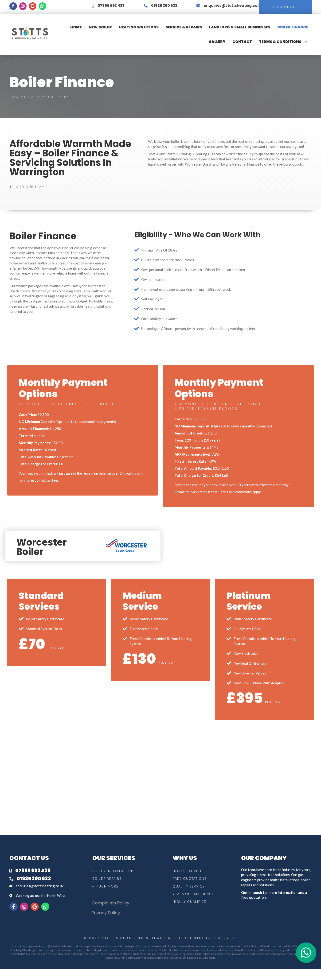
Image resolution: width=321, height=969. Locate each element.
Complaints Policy (110, 903)
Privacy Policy (106, 913)
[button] (305, 42)
